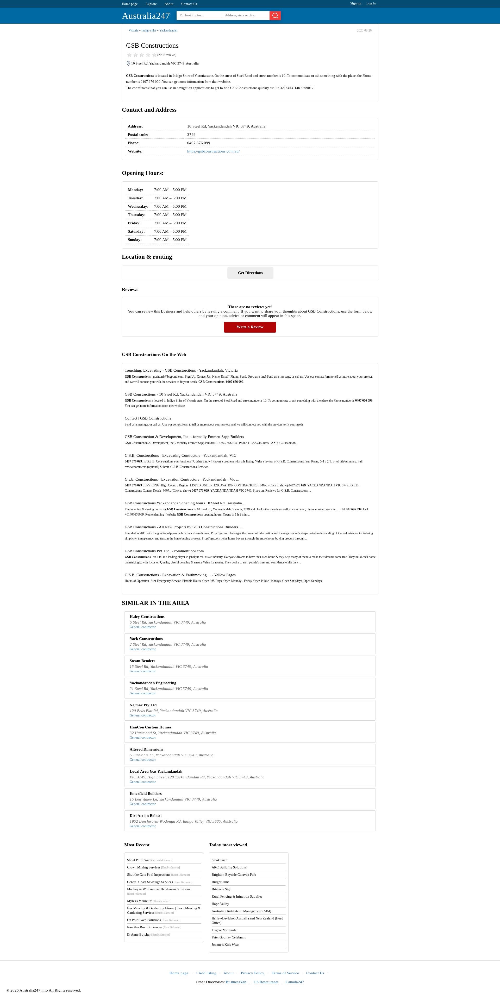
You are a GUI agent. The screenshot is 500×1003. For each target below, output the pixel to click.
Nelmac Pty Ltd (143, 705)
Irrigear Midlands (224, 930)
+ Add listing (206, 973)
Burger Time (220, 882)
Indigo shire (148, 30)
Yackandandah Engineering (153, 683)
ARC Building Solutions (229, 867)
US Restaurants (266, 982)
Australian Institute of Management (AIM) (241, 911)
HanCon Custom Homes (150, 727)
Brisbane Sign (222, 889)
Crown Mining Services (153, 867)
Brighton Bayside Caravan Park (234, 875)
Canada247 (295, 982)
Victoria (133, 30)
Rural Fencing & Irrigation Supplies (237, 896)
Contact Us (189, 4)
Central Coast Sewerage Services (159, 882)
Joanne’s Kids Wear (225, 945)
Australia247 (146, 16)
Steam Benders (142, 661)
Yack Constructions (146, 639)
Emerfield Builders (146, 793)
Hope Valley (220, 904)
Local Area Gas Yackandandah (156, 771)
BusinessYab (236, 982)
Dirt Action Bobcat (146, 816)
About (169, 4)
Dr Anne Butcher (148, 934)
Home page (130, 4)
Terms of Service (285, 973)
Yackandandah (168, 30)
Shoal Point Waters (150, 860)
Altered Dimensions (146, 749)
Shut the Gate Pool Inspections (158, 875)
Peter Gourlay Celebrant (229, 937)
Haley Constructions (147, 616)
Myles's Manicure (148, 901)
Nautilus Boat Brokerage (154, 927)
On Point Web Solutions (153, 920)
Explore (151, 4)
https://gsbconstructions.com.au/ (213, 151)
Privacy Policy (252, 973)
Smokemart (220, 860)
